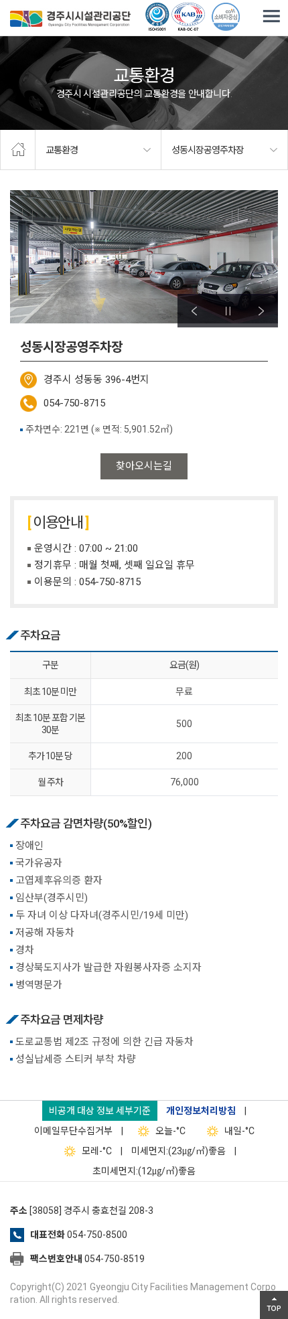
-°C (170, 1131)
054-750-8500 (97, 1234)
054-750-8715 (74, 403)
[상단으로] (274, 1305)
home (18, 150)
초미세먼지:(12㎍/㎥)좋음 (144, 1171)
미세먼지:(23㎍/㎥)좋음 (178, 1151)
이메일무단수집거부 (73, 1131)
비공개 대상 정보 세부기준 (100, 1110)
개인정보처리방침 (201, 1110)
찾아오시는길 (144, 466)
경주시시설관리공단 (70, 20)
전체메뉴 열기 (271, 16)
